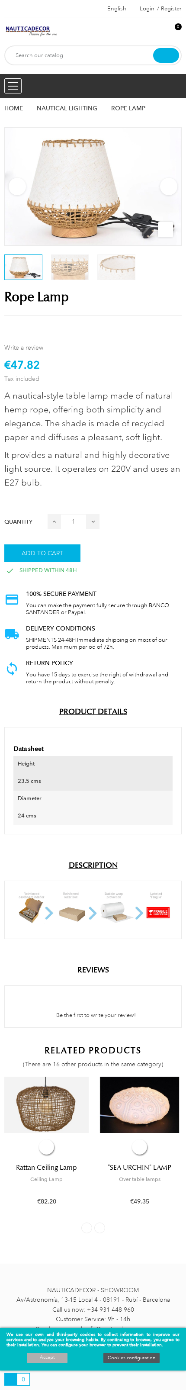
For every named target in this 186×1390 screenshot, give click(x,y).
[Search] (166, 55)
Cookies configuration (131, 1358)
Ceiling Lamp (46, 1179)
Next (168, 186)
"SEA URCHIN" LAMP (139, 1167)
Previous (17, 186)
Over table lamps (139, 1179)
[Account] (160, 31)
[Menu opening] (13, 85)
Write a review (23, 347)
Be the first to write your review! (95, 1015)
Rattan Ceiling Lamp (46, 1167)
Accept (47, 1358)
